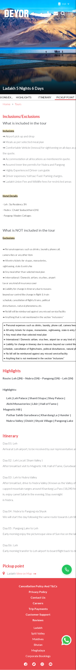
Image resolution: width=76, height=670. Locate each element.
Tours (18, 104)
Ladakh (38, 627)
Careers (38, 603)
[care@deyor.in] (56, 13)
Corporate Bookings (38, 656)
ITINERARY (44, 97)
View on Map (24, 573)
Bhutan (38, 644)
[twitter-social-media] (34, 665)
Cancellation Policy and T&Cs (38, 586)
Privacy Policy (38, 591)
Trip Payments (38, 608)
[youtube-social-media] (50, 665)
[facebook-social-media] (25, 665)
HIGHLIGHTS (23, 97)
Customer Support (38, 614)
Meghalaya (38, 650)
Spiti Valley (38, 633)
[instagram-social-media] (42, 665)
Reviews (38, 620)
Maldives (38, 639)
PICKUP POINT (65, 97)
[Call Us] (49, 13)
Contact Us (38, 597)
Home (6, 104)
